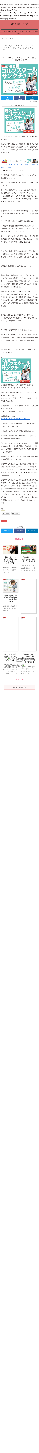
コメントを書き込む (19, 687)
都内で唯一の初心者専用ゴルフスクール (15, 419)
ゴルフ (5, 521)
